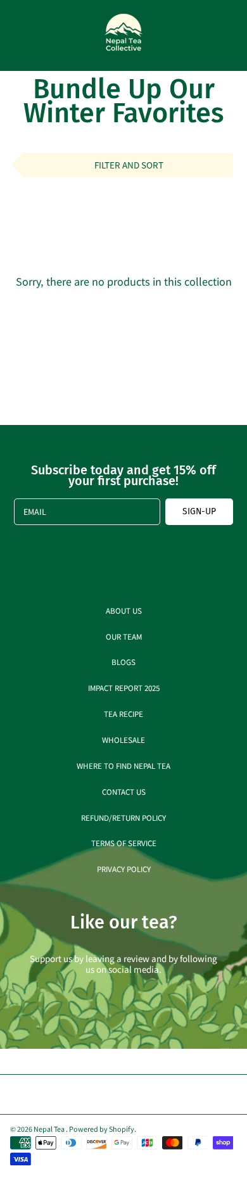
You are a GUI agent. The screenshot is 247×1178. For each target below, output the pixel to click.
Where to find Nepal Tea (123, 765)
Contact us (124, 791)
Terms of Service (123, 842)
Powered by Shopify (101, 1129)
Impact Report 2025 (124, 687)
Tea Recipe (123, 713)
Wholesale (123, 739)
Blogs (123, 661)
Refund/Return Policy (123, 817)
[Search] (200, 35)
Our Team (124, 636)
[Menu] (20, 35)
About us (124, 610)
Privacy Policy (124, 868)
